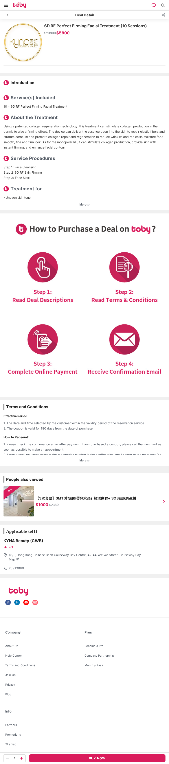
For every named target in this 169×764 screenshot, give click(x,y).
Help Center (13, 655)
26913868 (16, 568)
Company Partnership (99, 655)
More (82, 204)
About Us (11, 646)
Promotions (13, 734)
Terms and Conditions (20, 665)
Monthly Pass (93, 665)
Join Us (10, 675)
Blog (8, 694)
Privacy (10, 684)
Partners (11, 725)
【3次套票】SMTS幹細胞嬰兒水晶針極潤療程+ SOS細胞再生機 (86, 498)
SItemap (10, 744)
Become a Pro (93, 646)
